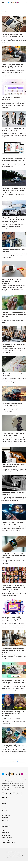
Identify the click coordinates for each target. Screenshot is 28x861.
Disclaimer (9, 855)
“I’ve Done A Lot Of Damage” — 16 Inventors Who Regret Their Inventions (13, 713)
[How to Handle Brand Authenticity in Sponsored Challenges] (14, 455)
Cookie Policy (11, 857)
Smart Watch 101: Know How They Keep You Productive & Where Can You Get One (13, 555)
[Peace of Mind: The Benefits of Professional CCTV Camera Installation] (14, 269)
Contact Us (4, 810)
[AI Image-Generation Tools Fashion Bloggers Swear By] (14, 334)
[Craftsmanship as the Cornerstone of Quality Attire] (14, 483)
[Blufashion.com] (14, 2)
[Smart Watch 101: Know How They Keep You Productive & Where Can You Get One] (14, 544)
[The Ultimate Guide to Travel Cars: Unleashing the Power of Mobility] (14, 178)
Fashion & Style (5, 832)
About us (4, 807)
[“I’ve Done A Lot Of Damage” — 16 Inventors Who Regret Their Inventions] (14, 702)
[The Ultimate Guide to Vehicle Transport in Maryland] (14, 393)
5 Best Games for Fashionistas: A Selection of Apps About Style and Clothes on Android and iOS (13, 587)
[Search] (25, 2)
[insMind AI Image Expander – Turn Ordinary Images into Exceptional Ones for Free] (14, 670)
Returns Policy (5, 817)
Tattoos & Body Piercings (8, 840)
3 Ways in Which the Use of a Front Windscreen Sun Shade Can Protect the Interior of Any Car (14, 220)
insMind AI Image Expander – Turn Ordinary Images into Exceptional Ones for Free (13, 682)
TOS (14, 855)
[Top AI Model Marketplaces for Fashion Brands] (14, 87)
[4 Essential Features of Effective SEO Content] (14, 364)
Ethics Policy (18, 857)
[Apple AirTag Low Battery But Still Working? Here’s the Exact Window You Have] (14, 302)
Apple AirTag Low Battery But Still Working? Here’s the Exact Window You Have (14, 314)
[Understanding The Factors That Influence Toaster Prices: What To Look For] (14, 638)
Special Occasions (6, 835)
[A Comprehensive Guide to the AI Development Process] (14, 423)
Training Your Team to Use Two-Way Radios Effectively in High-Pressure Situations (13, 66)
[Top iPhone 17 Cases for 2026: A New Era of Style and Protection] (14, 24)
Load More (13, 761)
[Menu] (3, 2)
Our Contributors (6, 815)
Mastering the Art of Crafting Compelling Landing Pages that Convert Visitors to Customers (12, 619)
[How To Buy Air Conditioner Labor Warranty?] (14, 239)
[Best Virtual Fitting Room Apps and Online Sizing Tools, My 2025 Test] (14, 148)
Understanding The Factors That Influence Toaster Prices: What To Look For (13, 650)
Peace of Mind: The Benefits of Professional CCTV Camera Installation (12, 281)
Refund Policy (5, 820)
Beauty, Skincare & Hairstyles (8, 842)
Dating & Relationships (7, 837)
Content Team (5, 812)
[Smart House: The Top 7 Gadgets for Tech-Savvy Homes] (14, 512)
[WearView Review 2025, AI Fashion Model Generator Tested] (14, 119)
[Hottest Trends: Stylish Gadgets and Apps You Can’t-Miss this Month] (14, 735)
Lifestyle (3, 830)
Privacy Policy (20, 855)
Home (3, 7)
